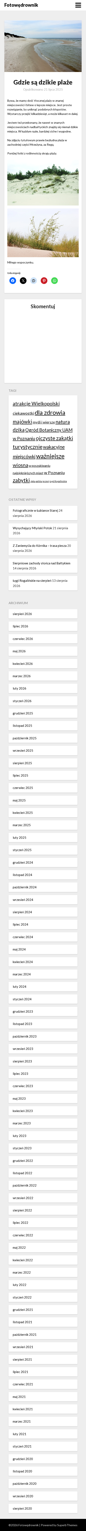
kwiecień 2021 (23, 1409)
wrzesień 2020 (23, 1496)
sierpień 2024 (22, 912)
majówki (22, 422)
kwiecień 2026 (23, 663)
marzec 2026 (22, 676)
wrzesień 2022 (23, 1198)
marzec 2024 (22, 974)
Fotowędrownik (21, 5)
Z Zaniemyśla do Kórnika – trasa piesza (40, 545)
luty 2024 (19, 986)
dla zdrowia (50, 412)
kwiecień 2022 (23, 1260)
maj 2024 (19, 949)
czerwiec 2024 (23, 937)
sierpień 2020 (22, 1508)
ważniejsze (50, 456)
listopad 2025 (22, 725)
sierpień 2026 (22, 614)
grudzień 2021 (23, 1309)
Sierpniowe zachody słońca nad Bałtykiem (41, 563)
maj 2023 (19, 1098)
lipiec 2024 (20, 924)
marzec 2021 (22, 1421)
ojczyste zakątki (54, 438)
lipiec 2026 (20, 626)
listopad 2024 (22, 875)
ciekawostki (23, 413)
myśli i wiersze (44, 422)
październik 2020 (25, 1483)
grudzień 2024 (23, 862)
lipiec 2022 (20, 1222)
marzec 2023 (22, 1123)
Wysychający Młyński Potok (32, 528)
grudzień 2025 (23, 713)
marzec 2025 (22, 825)
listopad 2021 (22, 1322)
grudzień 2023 (23, 1011)
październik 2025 (25, 738)
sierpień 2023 (22, 1061)
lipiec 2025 (20, 775)
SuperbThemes (67, 1525)
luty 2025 (19, 837)
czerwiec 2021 (23, 1384)
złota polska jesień (39, 481)
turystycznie (27, 446)
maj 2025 (19, 800)
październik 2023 (25, 1036)
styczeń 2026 (22, 701)
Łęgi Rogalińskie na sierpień (32, 580)
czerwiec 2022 (23, 1235)
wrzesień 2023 (23, 1049)
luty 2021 (19, 1434)
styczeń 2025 (22, 850)
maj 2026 (19, 651)
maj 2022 (19, 1247)
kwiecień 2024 (23, 962)
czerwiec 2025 (23, 788)
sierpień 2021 (22, 1359)
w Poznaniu (54, 472)
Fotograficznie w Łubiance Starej (35, 510)
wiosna (20, 465)
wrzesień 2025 (23, 750)
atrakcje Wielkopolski (36, 403)
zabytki (21, 480)
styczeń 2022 (22, 1297)
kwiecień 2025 (23, 812)
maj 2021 (19, 1397)
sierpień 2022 (22, 1210)
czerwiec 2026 (23, 639)
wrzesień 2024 (23, 900)
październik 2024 (25, 887)
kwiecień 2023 (23, 1111)
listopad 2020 (22, 1471)
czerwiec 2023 (23, 1086)
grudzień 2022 (23, 1160)
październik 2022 (25, 1185)
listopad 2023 (22, 1024)
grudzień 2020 (23, 1459)
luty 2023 (19, 1136)
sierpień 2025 (22, 763)
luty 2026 (19, 688)
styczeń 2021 (22, 1446)
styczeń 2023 (22, 1148)
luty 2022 (19, 1285)
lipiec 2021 (20, 1372)
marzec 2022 (22, 1272)
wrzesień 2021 (23, 1347)
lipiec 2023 (20, 1073)
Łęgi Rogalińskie (58, 481)
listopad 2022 (22, 1173)
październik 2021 (25, 1334)
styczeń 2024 (22, 999)
